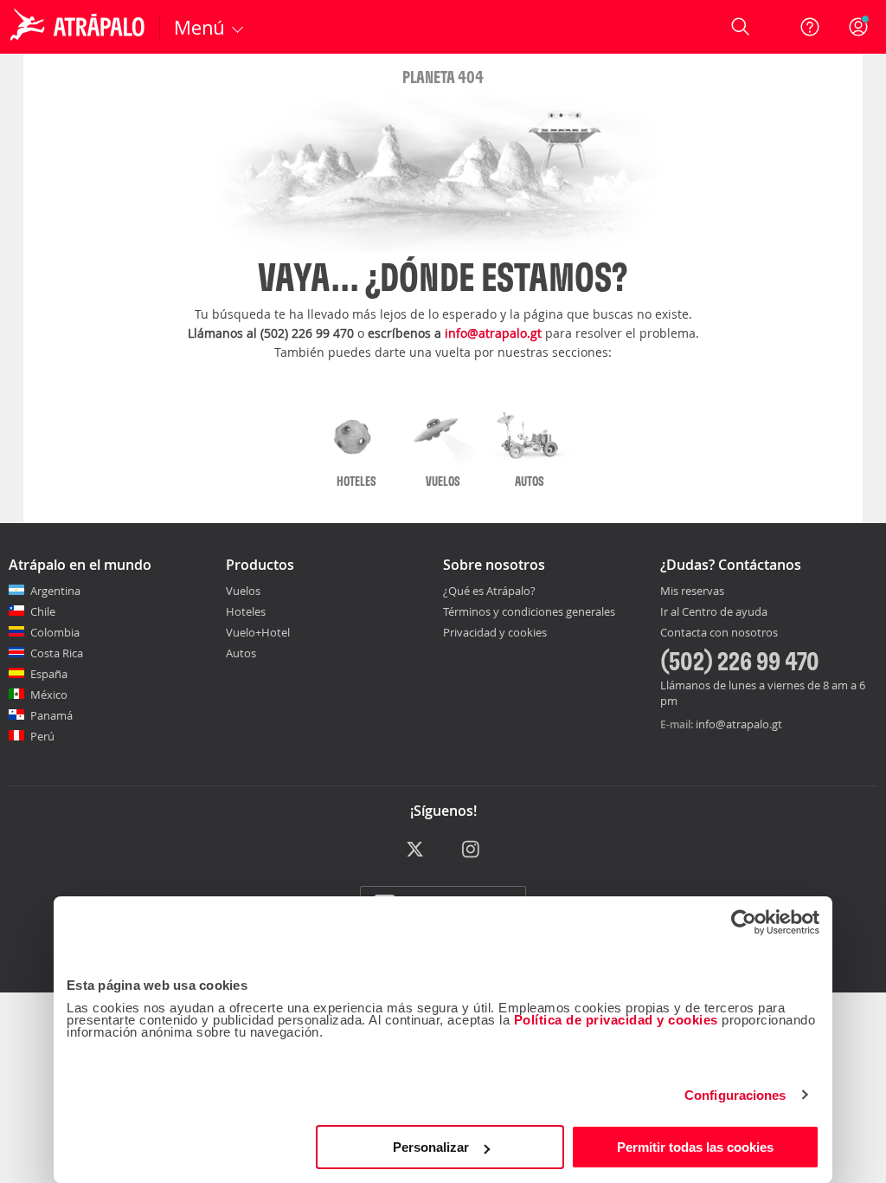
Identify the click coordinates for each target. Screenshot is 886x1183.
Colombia (55, 632)
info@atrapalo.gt (493, 333)
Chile (42, 611)
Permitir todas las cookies (695, 1147)
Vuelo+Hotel (258, 632)
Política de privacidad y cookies (616, 1019)
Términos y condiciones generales (529, 611)
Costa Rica (56, 653)
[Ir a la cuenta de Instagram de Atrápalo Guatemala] (472, 850)
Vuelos (243, 590)
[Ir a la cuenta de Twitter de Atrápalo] (415, 850)
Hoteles (246, 611)
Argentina (55, 590)
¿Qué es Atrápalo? (489, 590)
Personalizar (431, 1147)
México (48, 694)
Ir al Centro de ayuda (713, 612)
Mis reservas (692, 591)
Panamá (51, 715)
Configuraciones (735, 1095)
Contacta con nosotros (719, 633)
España (48, 674)
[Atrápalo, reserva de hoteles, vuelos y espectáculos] (79, 27)
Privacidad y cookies (495, 632)
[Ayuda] (809, 26)
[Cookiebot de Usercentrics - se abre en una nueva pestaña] (743, 922)
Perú (42, 736)
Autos (241, 653)
